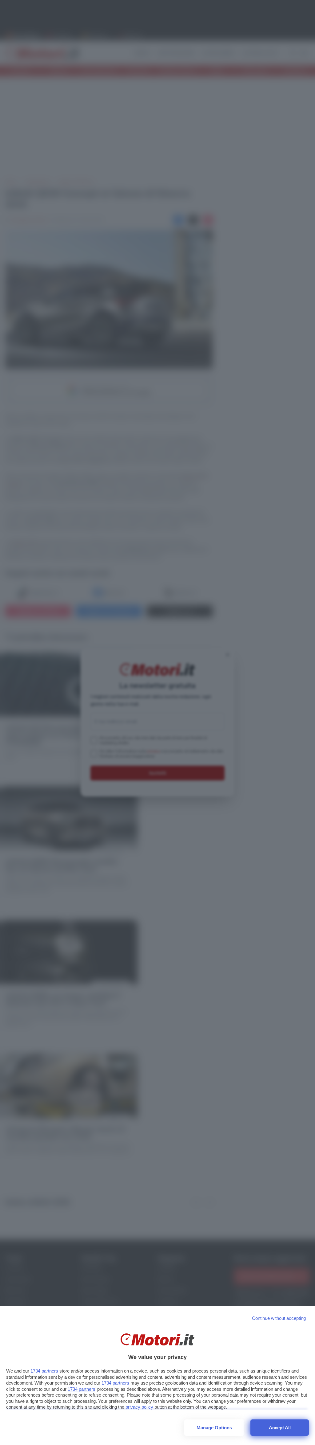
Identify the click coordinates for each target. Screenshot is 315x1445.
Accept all (280, 1427)
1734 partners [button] (44, 1370)
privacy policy (139, 1407)
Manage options (214, 1427)
